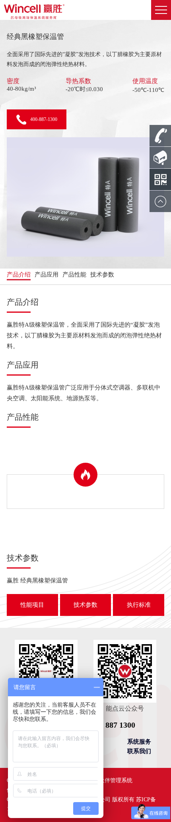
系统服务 (139, 741)
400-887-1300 (43, 119)
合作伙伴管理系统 (110, 780)
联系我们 (139, 751)
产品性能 (74, 274)
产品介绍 (19, 274)
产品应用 (46, 274)
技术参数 (102, 274)
